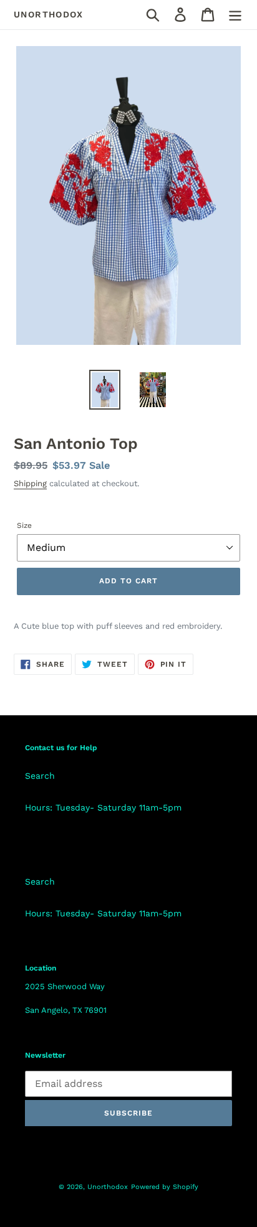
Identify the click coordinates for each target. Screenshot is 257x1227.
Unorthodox (48, 14)
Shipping (30, 483)
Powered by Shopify (164, 1187)
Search (40, 776)
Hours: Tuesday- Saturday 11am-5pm (103, 807)
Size (24, 525)
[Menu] (235, 14)
